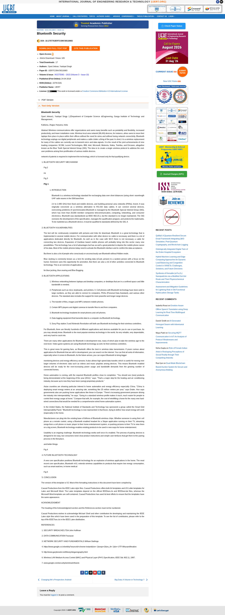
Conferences (128, 16)
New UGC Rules (170, 81)
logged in (54, 595)
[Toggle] (39, 100)
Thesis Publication (145, 16)
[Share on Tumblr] (103, 573)
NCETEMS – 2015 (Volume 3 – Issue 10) (72, 75)
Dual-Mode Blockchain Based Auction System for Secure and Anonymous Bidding (171, 366)
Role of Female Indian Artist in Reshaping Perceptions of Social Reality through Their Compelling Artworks (171, 353)
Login (171, 16)
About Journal (62, 16)
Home (52, 16)
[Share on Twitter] (86, 573)
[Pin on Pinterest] (95, 573)
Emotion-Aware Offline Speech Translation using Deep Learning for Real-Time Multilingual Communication (172, 310)
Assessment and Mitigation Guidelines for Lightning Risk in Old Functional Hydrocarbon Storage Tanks (172, 290)
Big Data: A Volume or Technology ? (130, 580)
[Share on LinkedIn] (99, 573)
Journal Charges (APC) (173, 174)
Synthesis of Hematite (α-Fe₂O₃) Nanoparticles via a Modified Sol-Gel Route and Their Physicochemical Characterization (171, 277)
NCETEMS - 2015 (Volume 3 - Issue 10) (50, 30)
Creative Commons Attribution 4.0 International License (105, 91)
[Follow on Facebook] (217, 2)
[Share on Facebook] (82, 573)
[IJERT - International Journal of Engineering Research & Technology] (9, 8)
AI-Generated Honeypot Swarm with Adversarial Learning (170, 324)
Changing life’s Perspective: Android (56, 580)
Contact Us (162, 16)
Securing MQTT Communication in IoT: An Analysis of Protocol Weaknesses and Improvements (171, 338)
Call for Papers (80, 16)
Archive (116, 16)
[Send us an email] (221, 2)
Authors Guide (103, 16)
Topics (92, 16)
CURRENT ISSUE (165, 71)
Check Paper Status (173, 26)
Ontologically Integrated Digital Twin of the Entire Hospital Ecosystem (172, 250)
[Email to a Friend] (91, 573)
